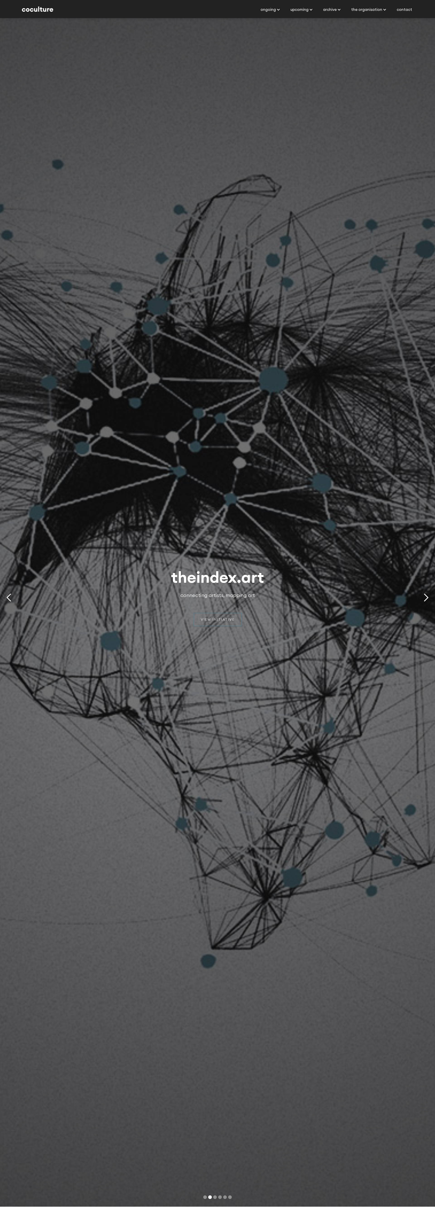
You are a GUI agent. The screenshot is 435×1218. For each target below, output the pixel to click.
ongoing (268, 15)
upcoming (299, 15)
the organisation (366, 15)
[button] (269, 15)
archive (330, 15)
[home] (37, 15)
